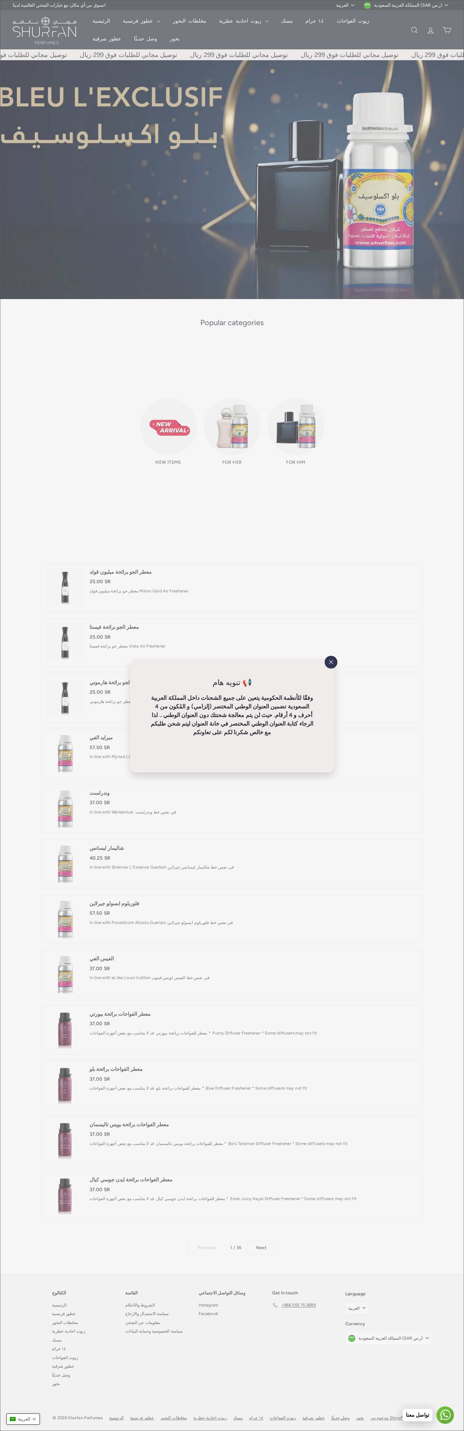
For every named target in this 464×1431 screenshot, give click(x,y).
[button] (23, 1419)
